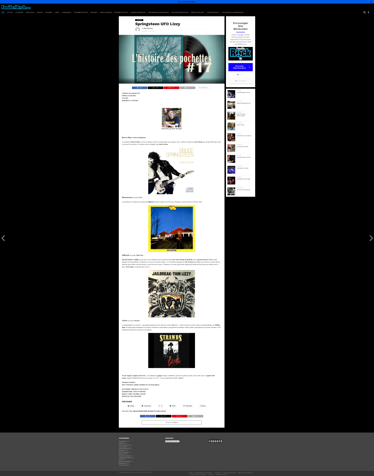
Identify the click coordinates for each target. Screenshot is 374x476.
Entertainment (124, 452)
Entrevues (122, 454)
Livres (57, 12)
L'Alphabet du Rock (125, 458)
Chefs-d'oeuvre (124, 445)
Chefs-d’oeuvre (106, 12)
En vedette (152, 411)
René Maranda (148, 28)
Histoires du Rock (121, 12)
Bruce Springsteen (140, 411)
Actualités (19, 12)
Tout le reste (123, 465)
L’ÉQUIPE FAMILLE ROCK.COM (198, 474)
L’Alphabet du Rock (81, 12)
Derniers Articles (221, 474)
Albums (40, 12)
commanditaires (124, 448)
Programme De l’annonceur (158, 12)
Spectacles (30, 12)
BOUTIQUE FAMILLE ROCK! (245, 472)
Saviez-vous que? (197, 12)
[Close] (370, 1)
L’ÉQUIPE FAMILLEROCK (138, 12)
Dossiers (48, 12)
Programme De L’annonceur (203, 472)
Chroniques (66, 12)
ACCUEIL (10, 12)
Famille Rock (161, 411)
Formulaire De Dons (229, 472)
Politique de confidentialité (232, 12)
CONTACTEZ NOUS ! (213, 12)
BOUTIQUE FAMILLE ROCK (180, 12)
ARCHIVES (94, 12)
